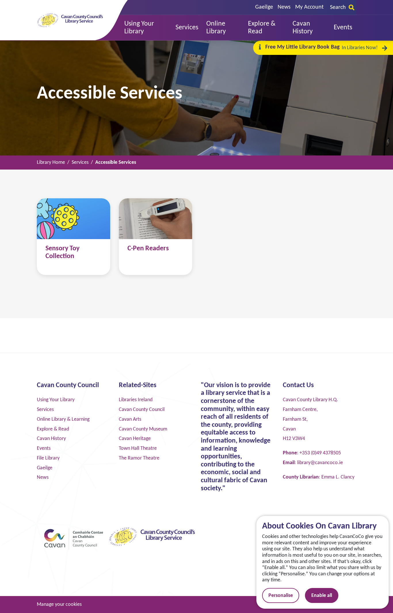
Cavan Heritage (135, 438)
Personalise (280, 595)
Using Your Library (56, 400)
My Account (309, 7)
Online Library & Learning (63, 419)
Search (338, 7)
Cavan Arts (130, 419)
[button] (145, 28)
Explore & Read (53, 429)
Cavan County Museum (143, 429)
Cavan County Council (142, 409)
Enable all (321, 595)
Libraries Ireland (135, 400)
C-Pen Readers (148, 248)
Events (44, 448)
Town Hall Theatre (138, 448)
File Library (48, 458)
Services (45, 409)
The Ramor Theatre (139, 458)
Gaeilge (264, 7)
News (284, 7)
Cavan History (51, 438)
